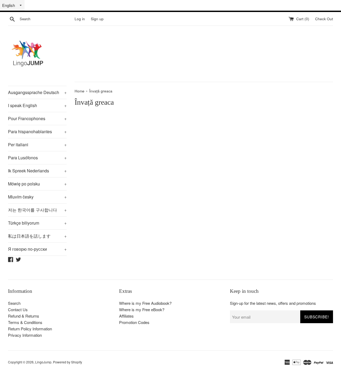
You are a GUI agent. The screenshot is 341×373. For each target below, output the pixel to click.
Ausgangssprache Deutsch (37, 92)
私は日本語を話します (37, 236)
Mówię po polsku (37, 184)
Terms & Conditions (25, 322)
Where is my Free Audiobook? (145, 303)
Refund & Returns (23, 316)
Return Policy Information (30, 328)
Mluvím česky (37, 197)
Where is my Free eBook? (141, 309)
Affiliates (126, 316)
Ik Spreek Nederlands (37, 171)
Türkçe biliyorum (37, 223)
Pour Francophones (37, 118)
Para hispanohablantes (37, 131)
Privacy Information (25, 335)
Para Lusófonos (37, 158)
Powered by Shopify (67, 362)
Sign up (97, 18)
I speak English (37, 105)
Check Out (324, 18)
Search (14, 303)
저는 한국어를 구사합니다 (37, 210)
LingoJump (43, 362)
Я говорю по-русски (37, 249)
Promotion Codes (134, 322)
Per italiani (37, 144)
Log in (80, 18)
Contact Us (18, 309)
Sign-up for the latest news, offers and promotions (273, 303)
